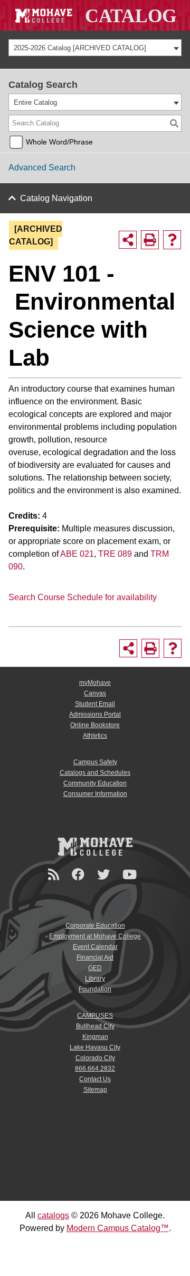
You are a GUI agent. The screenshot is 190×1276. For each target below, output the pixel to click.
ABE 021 (77, 553)
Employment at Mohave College (95, 936)
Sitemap (95, 1089)
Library (95, 978)
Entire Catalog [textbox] (35, 102)
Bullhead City (95, 1026)
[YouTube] (131, 874)
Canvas (95, 693)
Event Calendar (95, 947)
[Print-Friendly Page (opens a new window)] (150, 239)
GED (95, 968)
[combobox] (95, 47)
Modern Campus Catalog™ (117, 1228)
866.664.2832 (95, 1068)
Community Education (95, 783)
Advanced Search (41, 167)
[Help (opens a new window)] (172, 239)
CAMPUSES (95, 1015)
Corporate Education (95, 925)
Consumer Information (95, 794)
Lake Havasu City (95, 1047)
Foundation (95, 989)
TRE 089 (115, 553)
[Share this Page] (128, 240)
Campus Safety (95, 762)
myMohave (95, 682)
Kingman (95, 1036)
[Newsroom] (55, 874)
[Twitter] (105, 874)
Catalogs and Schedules (95, 772)
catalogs (53, 1215)
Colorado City (95, 1058)
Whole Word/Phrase (59, 142)
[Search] (174, 123)
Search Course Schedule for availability (82, 597)
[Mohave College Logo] (95, 846)
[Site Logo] (95, 15)
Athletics (95, 735)
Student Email (95, 704)
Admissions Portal (95, 714)
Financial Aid (95, 957)
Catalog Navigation (56, 198)
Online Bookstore (95, 725)
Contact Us (95, 1079)
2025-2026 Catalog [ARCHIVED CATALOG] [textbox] (80, 48)
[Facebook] (80, 874)
